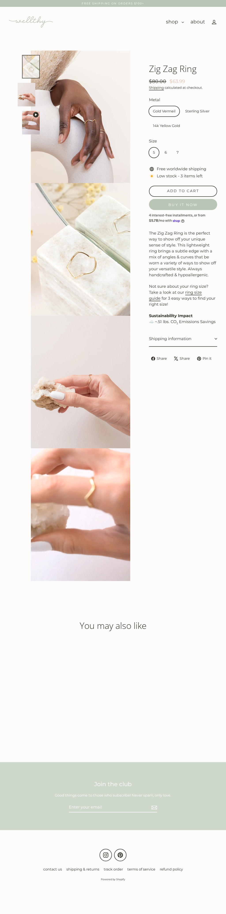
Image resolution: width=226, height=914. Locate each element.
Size (153, 141)
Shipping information (170, 338)
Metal (154, 99)
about (197, 22)
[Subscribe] (153, 807)
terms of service (141, 869)
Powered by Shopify (113, 879)
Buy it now (183, 205)
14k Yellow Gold (166, 126)
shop (172, 22)
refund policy (171, 869)
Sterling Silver (197, 111)
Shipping (156, 87)
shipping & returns (82, 869)
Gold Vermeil (164, 111)
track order (113, 869)
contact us (52, 869)
